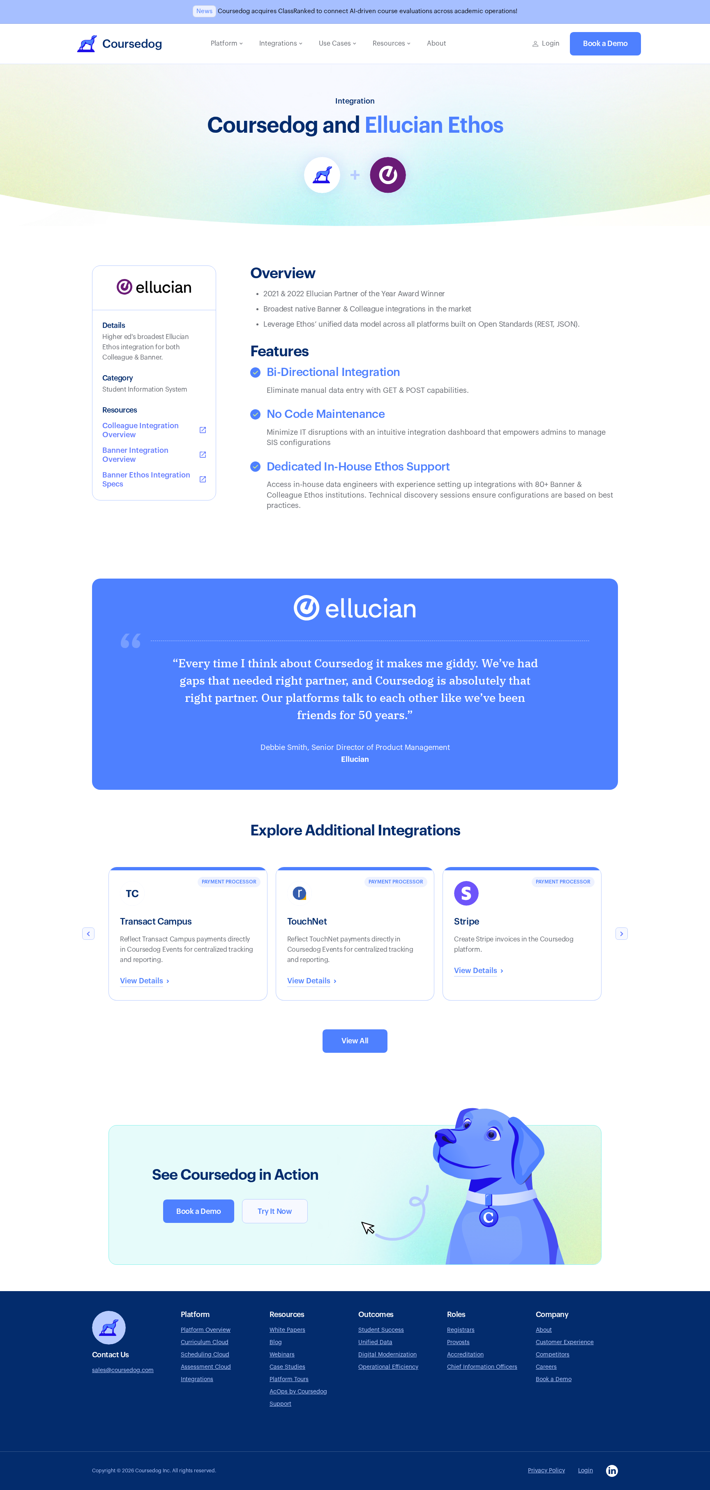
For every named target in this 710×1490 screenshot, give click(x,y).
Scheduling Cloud (205, 1355)
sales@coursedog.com (123, 1370)
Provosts (458, 1342)
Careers (546, 1367)
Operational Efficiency (388, 1367)
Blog (276, 1342)
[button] (227, 43)
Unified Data (375, 1342)
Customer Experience (565, 1342)
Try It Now (275, 1211)
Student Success (381, 1330)
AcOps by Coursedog (298, 1392)
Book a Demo (605, 43)
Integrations (197, 1379)
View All (355, 1041)
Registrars (461, 1330)
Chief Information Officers (482, 1367)
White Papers (287, 1330)
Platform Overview (206, 1330)
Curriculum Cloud (204, 1342)
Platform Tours (289, 1379)
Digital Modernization (387, 1355)
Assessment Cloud (206, 1367)
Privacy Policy (546, 1471)
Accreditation (465, 1355)
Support (280, 1404)
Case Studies (287, 1367)
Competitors (552, 1355)
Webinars (282, 1355)
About (544, 1330)
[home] (119, 43)
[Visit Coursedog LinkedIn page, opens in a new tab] (612, 1471)
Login (585, 1471)
